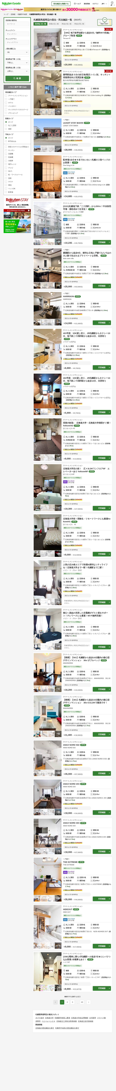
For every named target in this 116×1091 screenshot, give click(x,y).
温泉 (9, 178)
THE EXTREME (70, 862)
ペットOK (11, 188)
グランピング (13, 113)
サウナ (10, 182)
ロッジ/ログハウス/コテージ (18, 109)
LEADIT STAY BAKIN (73, 123)
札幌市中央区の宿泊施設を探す (67, 1028)
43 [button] (82, 1002)
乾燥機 (10, 157)
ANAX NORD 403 (71, 823)
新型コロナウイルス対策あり (18, 147)
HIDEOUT (67, 909)
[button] (78, 1003)
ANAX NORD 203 (71, 784)
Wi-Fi (10, 171)
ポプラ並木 (39, 1018)
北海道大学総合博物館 (79, 1018)
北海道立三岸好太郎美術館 (66, 1021)
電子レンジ (12, 164)
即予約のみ (12, 141)
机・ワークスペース (15, 175)
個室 (9, 129)
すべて (10, 122)
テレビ (10, 168)
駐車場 (10, 192)
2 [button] (67, 1002)
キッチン (11, 150)
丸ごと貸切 (12, 125)
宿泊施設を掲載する (61, 4)
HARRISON (68, 296)
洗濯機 (10, 154)
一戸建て (11, 99)
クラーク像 (101, 1018)
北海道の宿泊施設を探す (44, 1028)
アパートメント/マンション (18, 95)
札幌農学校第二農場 (62, 1018)
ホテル (10, 103)
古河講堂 (92, 1018)
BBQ (10, 185)
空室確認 (101, 64)
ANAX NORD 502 (71, 745)
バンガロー (12, 106)
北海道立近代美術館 (85, 1021)
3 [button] (72, 1002)
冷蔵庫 (10, 161)
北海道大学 (49, 1018)
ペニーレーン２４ (48, 1021)
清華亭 (38, 1021)
